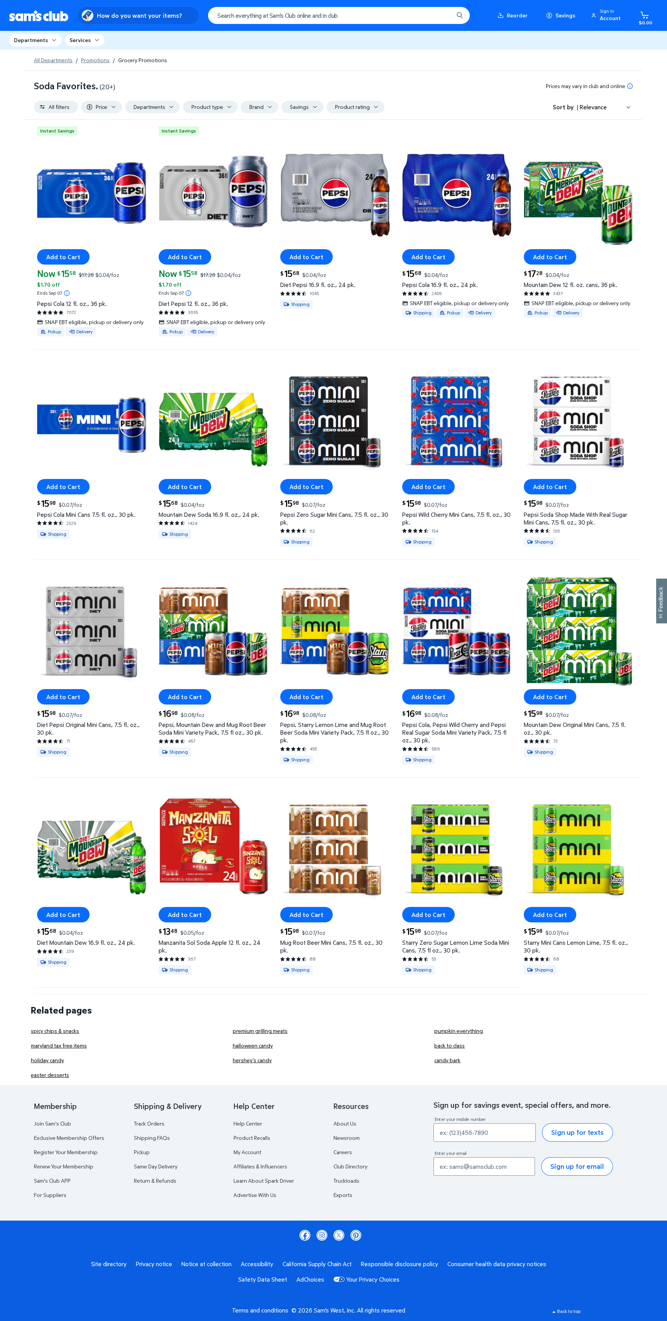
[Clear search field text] (442, 15)
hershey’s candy (252, 1060)
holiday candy (47, 1060)
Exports (343, 1195)
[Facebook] (305, 1235)
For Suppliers (50, 1195)
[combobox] (339, 15)
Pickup (142, 1152)
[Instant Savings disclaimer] (67, 293)
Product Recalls (252, 1137)
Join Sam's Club (52, 1123)
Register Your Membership (66, 1152)
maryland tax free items (59, 1045)
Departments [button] (31, 40)
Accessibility (257, 1264)
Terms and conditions (260, 1310)
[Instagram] (322, 1235)
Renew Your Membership (63, 1166)
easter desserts (50, 1074)
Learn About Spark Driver (264, 1180)
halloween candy (253, 1045)
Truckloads (346, 1180)
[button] (607, 15)
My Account (247, 1152)
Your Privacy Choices (373, 1279)
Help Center (248, 1123)
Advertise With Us (255, 1195)
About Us (345, 1123)
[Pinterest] (356, 1235)
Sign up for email (577, 1166)
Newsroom (347, 1137)
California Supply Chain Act (317, 1264)
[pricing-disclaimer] (630, 86)
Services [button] (80, 40)
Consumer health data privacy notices (496, 1264)
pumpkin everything (458, 1030)
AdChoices (310, 1279)
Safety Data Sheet (262, 1279)
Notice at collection (206, 1264)
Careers (343, 1152)
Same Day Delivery (156, 1166)
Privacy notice (154, 1264)
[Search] (460, 15)
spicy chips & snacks (55, 1030)
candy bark (447, 1060)
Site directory (109, 1264)
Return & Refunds (155, 1180)
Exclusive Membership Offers (69, 1137)
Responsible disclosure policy (399, 1264)
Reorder (517, 15)
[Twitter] (339, 1235)
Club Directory (350, 1166)
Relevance (593, 107)
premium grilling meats (260, 1030)
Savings (565, 15)
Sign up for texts (577, 1132)
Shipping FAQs (152, 1137)
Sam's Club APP (52, 1180)
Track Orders (149, 1123)
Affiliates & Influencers (260, 1166)
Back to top (569, 1311)
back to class (449, 1045)
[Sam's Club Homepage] (38, 15)
